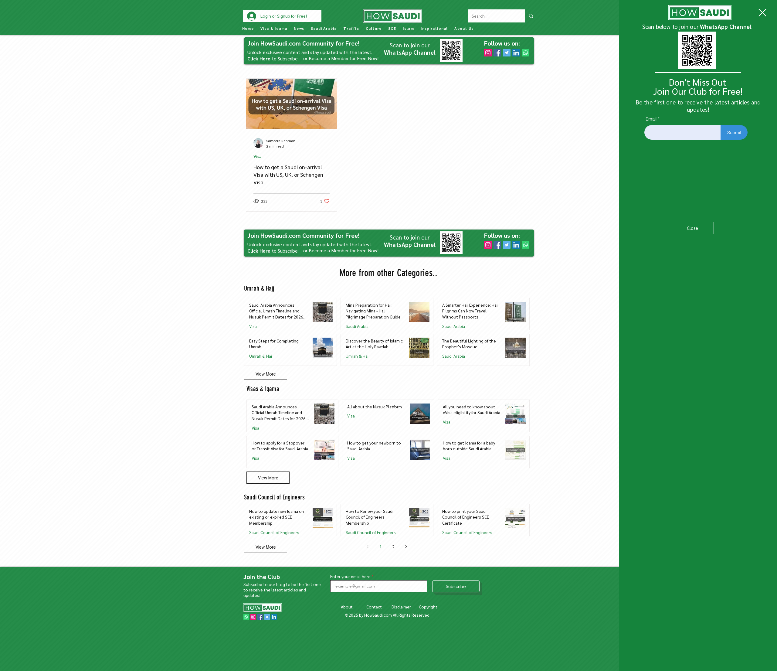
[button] (762, 12)
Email (651, 119)
